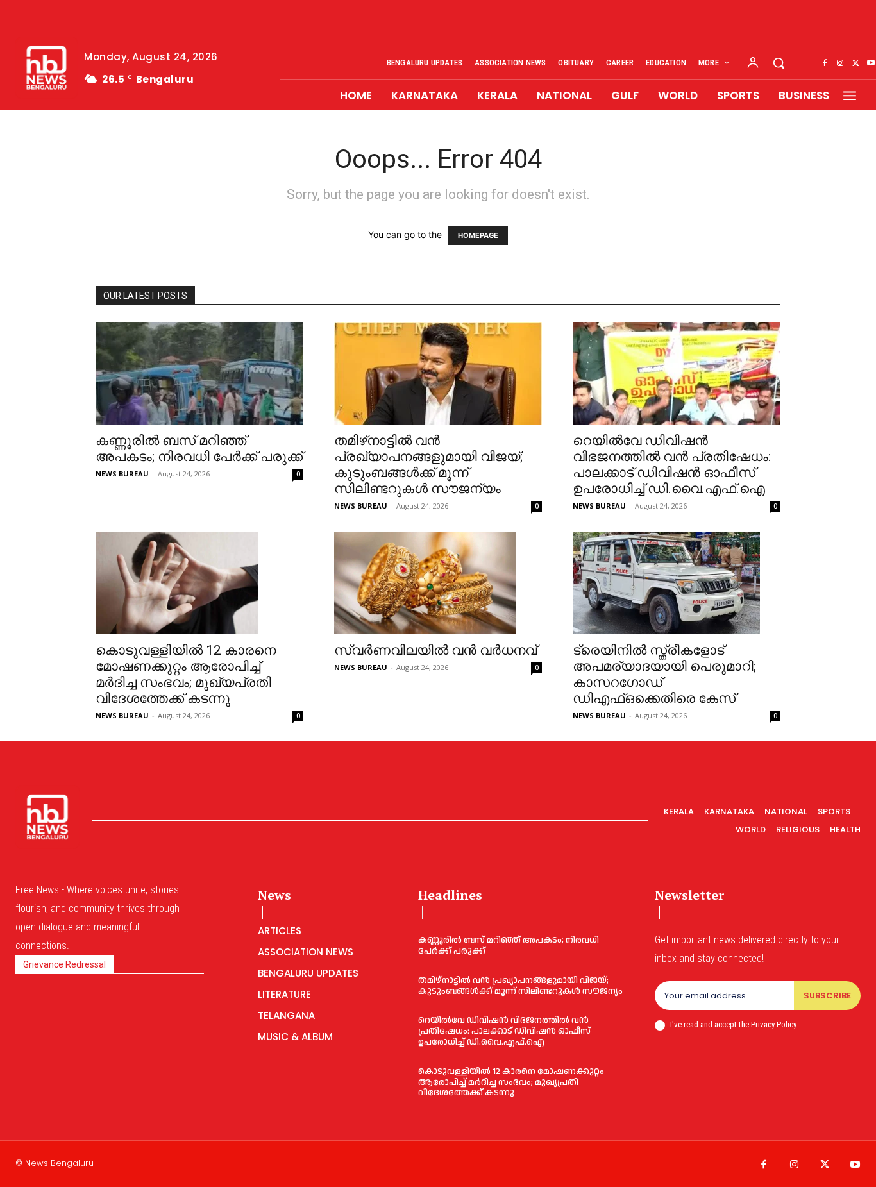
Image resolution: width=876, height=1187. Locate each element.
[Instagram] (840, 63)
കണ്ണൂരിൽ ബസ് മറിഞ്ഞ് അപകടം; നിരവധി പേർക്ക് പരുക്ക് (199, 448)
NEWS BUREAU (122, 473)
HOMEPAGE (478, 235)
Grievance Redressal (64, 964)
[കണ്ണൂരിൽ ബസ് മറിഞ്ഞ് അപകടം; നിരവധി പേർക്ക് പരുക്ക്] (199, 373)
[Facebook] (824, 63)
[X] (855, 63)
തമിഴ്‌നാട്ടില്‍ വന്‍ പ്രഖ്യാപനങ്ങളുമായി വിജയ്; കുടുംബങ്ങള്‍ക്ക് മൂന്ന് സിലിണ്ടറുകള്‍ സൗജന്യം (428, 464)
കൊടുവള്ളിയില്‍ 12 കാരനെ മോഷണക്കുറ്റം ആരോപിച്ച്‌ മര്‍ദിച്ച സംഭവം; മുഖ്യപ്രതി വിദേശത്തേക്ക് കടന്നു (186, 674)
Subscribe (827, 995)
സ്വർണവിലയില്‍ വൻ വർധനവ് (435, 650)
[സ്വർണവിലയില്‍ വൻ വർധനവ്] (438, 583)
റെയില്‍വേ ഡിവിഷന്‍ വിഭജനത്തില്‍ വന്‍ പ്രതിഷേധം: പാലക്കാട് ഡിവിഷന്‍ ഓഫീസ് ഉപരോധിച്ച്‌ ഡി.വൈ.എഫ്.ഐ (672, 464)
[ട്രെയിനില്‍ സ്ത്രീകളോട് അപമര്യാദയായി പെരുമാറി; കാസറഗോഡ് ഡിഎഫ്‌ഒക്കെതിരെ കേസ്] (676, 583)
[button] (778, 62)
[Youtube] (855, 1165)
